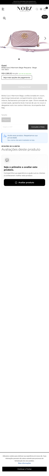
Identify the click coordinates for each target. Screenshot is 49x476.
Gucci (4, 65)
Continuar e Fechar (25, 469)
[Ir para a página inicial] (24, 9)
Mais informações (32, 463)
